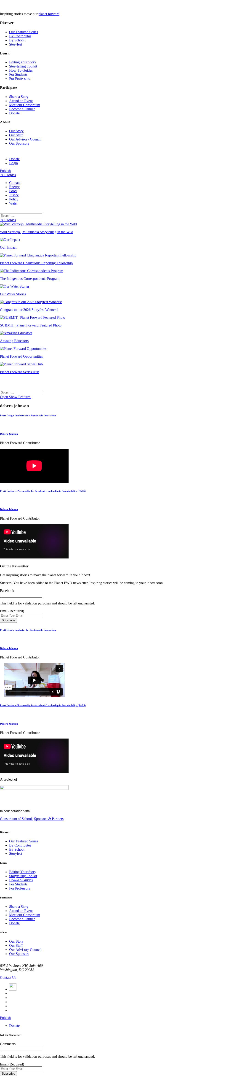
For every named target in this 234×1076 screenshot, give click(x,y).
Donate (14, 113)
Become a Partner (22, 109)
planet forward (48, 14)
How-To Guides (21, 70)
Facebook (7, 591)
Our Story (16, 131)
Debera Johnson (9, 433)
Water (13, 203)
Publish (5, 171)
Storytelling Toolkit (23, 66)
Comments (8, 1044)
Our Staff (16, 135)
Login (13, 163)
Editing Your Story (22, 62)
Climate (14, 183)
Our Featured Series (23, 32)
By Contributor (20, 36)
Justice (14, 195)
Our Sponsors (19, 143)
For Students (18, 74)
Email (12, 611)
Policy (13, 199)
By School (16, 40)
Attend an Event (21, 101)
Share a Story (19, 97)
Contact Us (8, 977)
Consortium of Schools (16, 819)
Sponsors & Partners (49, 819)
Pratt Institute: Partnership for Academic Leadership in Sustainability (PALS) (43, 491)
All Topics (8, 175)
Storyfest (15, 44)
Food (13, 191)
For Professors (19, 79)
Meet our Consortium (24, 105)
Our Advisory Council (25, 139)
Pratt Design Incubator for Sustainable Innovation (28, 415)
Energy (14, 187)
